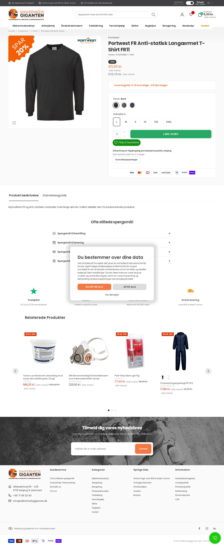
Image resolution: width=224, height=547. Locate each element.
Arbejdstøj (23, 31)
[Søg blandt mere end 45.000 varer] (153, 14)
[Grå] (124, 105)
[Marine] (132, 105)
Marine (162, 377)
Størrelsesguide (55, 195)
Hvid (168, 377)
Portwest (113, 37)
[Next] (208, 371)
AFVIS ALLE (129, 286)
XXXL (169, 121)
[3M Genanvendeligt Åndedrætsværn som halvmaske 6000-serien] (89, 351)
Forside (11, 31)
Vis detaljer (112, 294)
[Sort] (116, 105)
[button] (207, 14)
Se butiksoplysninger (126, 159)
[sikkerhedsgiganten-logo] (24, 478)
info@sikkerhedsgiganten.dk (30, 501)
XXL (156, 121)
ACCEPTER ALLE (94, 286)
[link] (21, 3)
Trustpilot (34, 299)
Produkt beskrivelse (24, 195)
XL (145, 121)
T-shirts (34, 31)
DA (208, 3)
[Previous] (15, 371)
